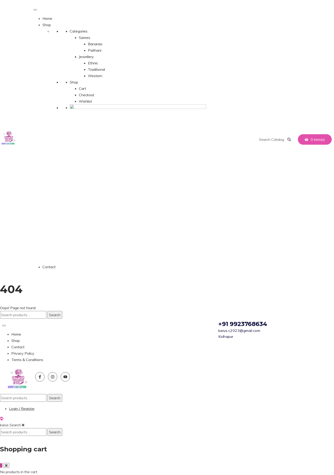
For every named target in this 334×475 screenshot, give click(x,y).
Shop (46, 25)
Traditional (96, 69)
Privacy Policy (22, 353)
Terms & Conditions (27, 359)
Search (54, 315)
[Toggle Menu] (35, 9)
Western (95, 75)
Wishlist (85, 101)
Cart (82, 88)
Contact (49, 267)
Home (47, 18)
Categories (78, 31)
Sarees (84, 37)
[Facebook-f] (40, 377)
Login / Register (22, 408)
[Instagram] (52, 377)
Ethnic (93, 63)
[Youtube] (65, 377)
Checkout (86, 95)
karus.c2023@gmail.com (239, 330)
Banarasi (95, 44)
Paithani (94, 50)
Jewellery (86, 56)
